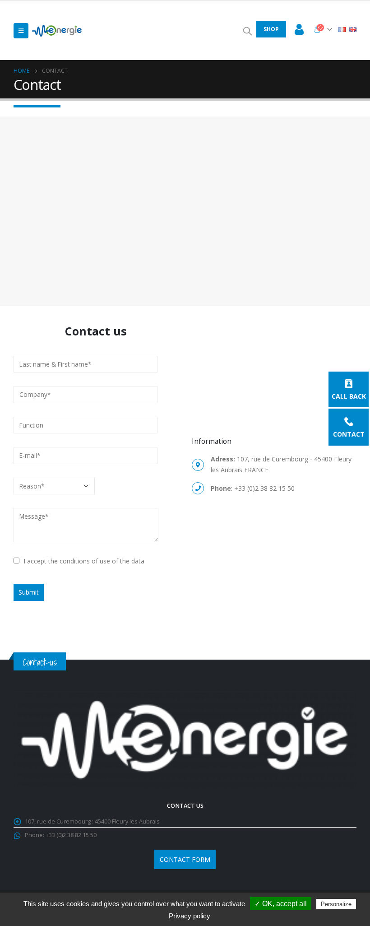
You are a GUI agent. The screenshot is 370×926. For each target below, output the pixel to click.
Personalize (336, 904)
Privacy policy (189, 916)
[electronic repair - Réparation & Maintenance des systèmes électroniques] (57, 31)
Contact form (185, 859)
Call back (349, 396)
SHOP (271, 29)
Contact (349, 433)
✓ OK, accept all (280, 903)
